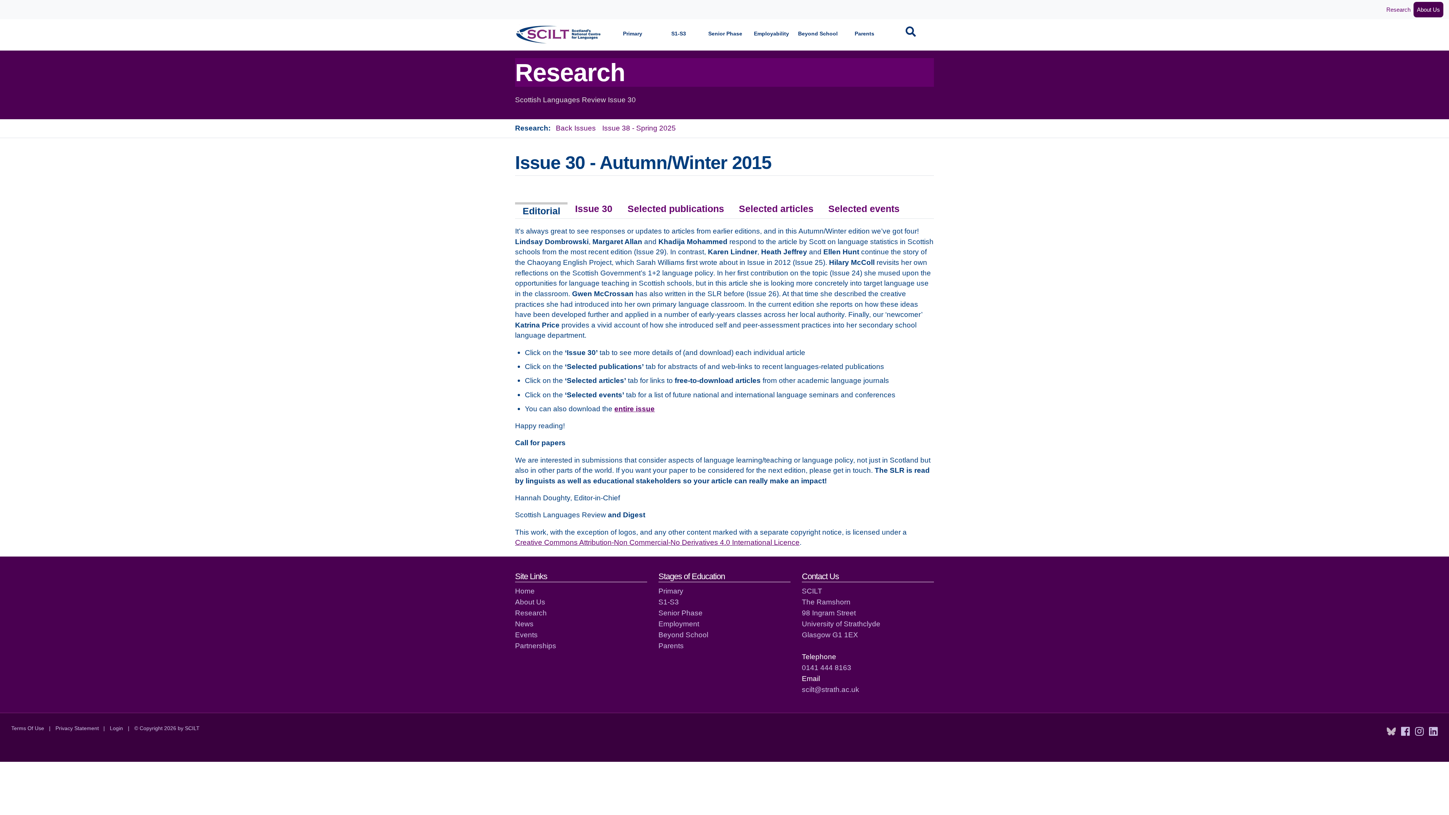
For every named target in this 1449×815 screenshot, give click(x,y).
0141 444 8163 (826, 667)
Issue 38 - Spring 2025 (639, 128)
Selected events (864, 209)
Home (525, 591)
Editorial (541, 211)
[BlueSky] (1391, 731)
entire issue (634, 408)
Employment (678, 624)
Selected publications (676, 209)
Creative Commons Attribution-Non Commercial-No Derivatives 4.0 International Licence (657, 542)
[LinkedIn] (1433, 731)
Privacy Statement (77, 728)
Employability (771, 34)
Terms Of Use (27, 728)
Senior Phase (725, 34)
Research (1398, 9)
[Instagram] (1419, 731)
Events (526, 634)
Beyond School (818, 34)
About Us (1428, 9)
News (524, 624)
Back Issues (576, 128)
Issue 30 (593, 209)
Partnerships (535, 645)
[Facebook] (1405, 731)
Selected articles (776, 209)
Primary (632, 34)
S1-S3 (678, 34)
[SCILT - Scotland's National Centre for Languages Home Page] (559, 34)
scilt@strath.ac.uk (830, 689)
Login (116, 728)
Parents (864, 34)
